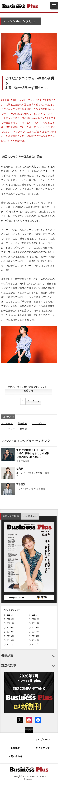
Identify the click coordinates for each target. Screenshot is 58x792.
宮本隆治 (21, 484)
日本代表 (22, 423)
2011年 (35, 644)
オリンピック (39, 423)
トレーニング (8, 429)
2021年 (35, 623)
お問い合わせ (15, 756)
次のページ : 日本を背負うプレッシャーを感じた (28, 389)
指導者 (23, 429)
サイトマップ (43, 748)
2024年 (10, 619)
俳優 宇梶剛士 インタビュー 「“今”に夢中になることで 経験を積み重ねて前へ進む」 (32, 453)
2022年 (10, 623)
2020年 (10, 627)
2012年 (10, 644)
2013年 (35, 640)
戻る (27, 732)
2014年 (10, 640)
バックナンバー (16, 597)
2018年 (10, 632)
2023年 (35, 619)
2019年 (35, 627)
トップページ (43, 739)
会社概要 (15, 748)
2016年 (10, 636)
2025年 (35, 615)
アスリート (7, 423)
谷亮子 (19, 468)
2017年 (35, 632)
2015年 (35, 636)
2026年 (10, 615)
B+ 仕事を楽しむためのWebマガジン (21, 6)
